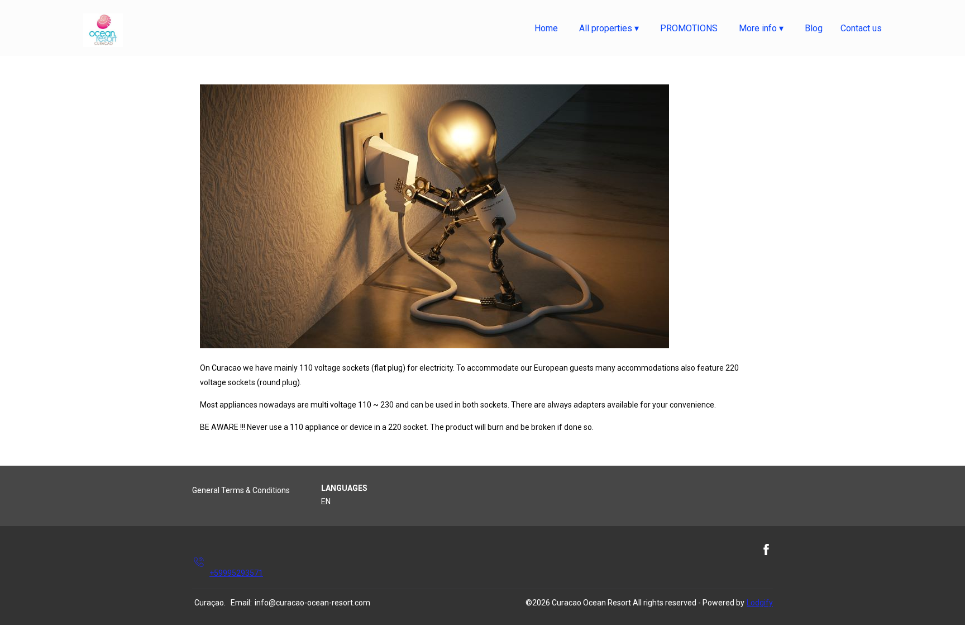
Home (546, 28)
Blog (814, 28)
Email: (241, 602)
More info (761, 28)
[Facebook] (766, 561)
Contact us (861, 28)
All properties (609, 28)
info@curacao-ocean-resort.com (312, 602)
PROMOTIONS (689, 28)
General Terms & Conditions (241, 490)
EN (326, 501)
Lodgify (760, 602)
